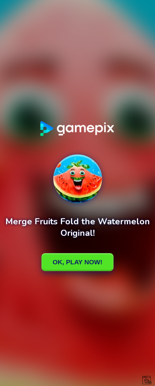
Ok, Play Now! (77, 262)
